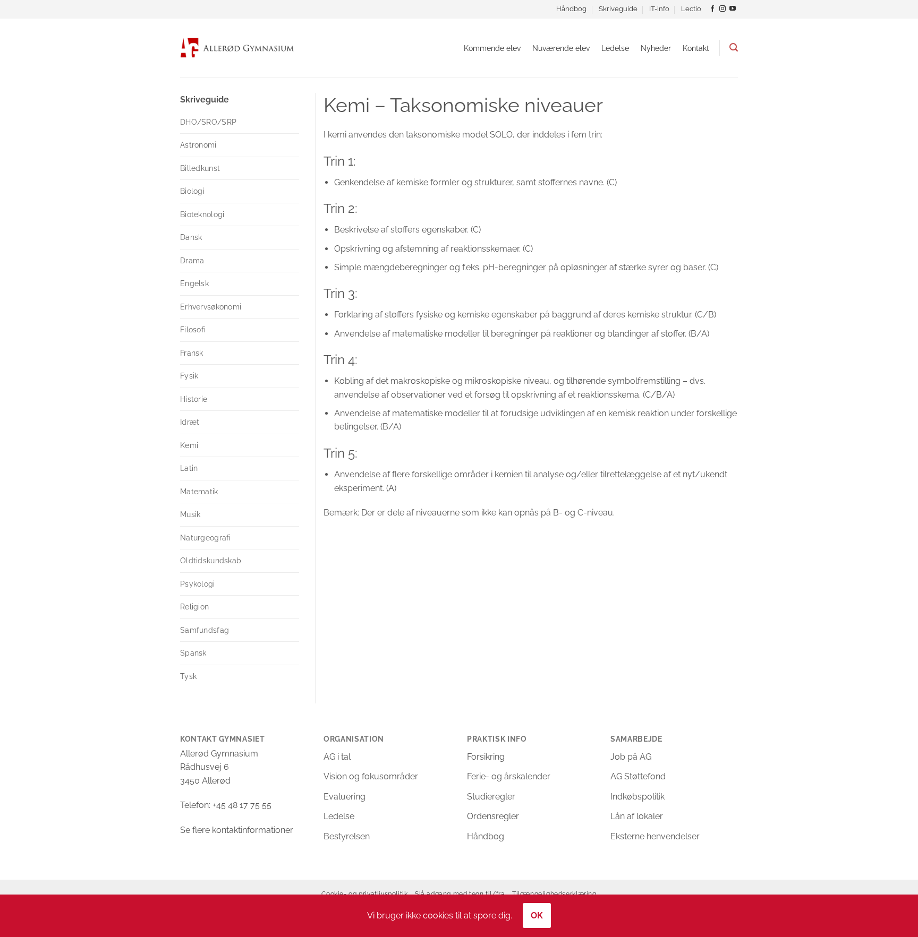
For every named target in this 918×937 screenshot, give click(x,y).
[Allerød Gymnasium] (237, 47)
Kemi (189, 445)
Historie (193, 399)
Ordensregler (493, 816)
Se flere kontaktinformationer (236, 830)
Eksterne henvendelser (655, 836)
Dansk (191, 237)
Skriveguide (618, 9)
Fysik (189, 376)
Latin (189, 468)
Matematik (199, 491)
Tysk (188, 676)
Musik (190, 514)
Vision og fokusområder (371, 776)
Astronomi (198, 145)
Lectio (691, 9)
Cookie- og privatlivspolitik (364, 894)
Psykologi (197, 584)
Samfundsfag (204, 630)
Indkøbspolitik (637, 797)
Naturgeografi (205, 538)
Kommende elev (492, 48)
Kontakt (696, 48)
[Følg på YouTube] (732, 9)
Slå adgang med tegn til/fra (460, 894)
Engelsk (194, 283)
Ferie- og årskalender (508, 776)
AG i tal (337, 757)
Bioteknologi (202, 214)
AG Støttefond (638, 776)
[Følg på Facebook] (712, 9)
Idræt (189, 422)
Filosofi (193, 329)
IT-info (659, 9)
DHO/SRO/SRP (208, 122)
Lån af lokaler (636, 816)
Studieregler (491, 797)
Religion (194, 607)
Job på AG (630, 757)
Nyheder (656, 48)
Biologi (192, 191)
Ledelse (615, 48)
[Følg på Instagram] (722, 9)
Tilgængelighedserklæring (554, 894)
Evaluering (345, 797)
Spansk (193, 653)
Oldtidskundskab (210, 560)
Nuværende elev (561, 48)
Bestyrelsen (347, 836)
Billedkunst (200, 168)
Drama (192, 260)
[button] (733, 47)
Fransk (191, 353)
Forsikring (486, 757)
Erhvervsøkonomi (210, 307)
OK (537, 915)
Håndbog (571, 9)
